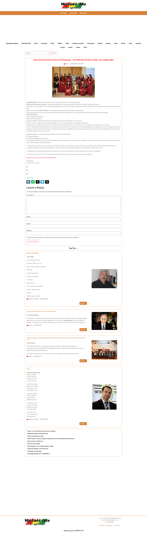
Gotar (67, 43)
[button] (28, 182)
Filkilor (60, 43)
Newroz (108, 43)
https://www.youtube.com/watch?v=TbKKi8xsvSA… (41, 157)
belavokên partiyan (12, 43)
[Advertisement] (73, 28)
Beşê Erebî (63, 13)
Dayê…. (29, 369)
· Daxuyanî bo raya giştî (33, 443)
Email (28, 223)
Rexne (123, 43)
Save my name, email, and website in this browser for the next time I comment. (53, 237)
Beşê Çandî (73, 13)
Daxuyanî (44, 43)
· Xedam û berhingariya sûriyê (35, 436)
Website (28, 230)
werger (70, 47)
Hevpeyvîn (90, 43)
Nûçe (116, 43)
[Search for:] (37, 53)
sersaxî (62, 47)
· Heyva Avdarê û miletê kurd (35, 441)
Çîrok (36, 43)
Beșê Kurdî (83, 13)
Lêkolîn (100, 43)
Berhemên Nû (26, 43)
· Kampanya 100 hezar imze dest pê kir (37, 448)
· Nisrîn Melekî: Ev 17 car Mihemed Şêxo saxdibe (40, 446)
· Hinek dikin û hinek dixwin (34, 451)
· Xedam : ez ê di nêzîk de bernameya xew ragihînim (41, 431)
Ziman (78, 47)
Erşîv (85, 47)
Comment (30, 195)
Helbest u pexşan (78, 43)
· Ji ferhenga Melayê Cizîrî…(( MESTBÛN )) (38, 454)
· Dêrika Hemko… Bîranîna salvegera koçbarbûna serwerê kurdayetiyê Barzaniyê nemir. (51, 438)
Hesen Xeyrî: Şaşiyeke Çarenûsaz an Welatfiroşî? (41, 311)
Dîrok (52, 43)
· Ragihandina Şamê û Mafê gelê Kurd (37, 433)
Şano (130, 43)
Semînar (138, 43)
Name (28, 216)
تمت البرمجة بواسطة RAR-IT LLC (73, 530)
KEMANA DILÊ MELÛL (33, 253)
